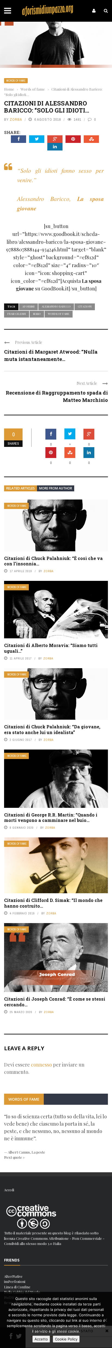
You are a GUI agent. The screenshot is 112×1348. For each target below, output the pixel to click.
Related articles (20, 488)
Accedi (9, 1189)
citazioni (85, 306)
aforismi (28, 306)
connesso (41, 1064)
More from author (55, 488)
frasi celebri (16, 314)
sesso (37, 314)
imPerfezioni (14, 1281)
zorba (16, 119)
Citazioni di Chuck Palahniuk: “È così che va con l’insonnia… (53, 561)
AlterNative (13, 1276)
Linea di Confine (17, 1287)
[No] (105, 1320)
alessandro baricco (56, 306)
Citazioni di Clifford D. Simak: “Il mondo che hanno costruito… (53, 903)
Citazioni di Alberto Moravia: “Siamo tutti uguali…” (51, 648)
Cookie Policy (66, 1339)
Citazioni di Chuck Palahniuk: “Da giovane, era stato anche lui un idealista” (52, 729)
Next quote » (14, 1157)
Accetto (41, 1339)
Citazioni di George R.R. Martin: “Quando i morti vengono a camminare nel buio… (50, 817)
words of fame (58, 314)
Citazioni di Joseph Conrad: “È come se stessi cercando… (54, 1001)
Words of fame (16, 80)
